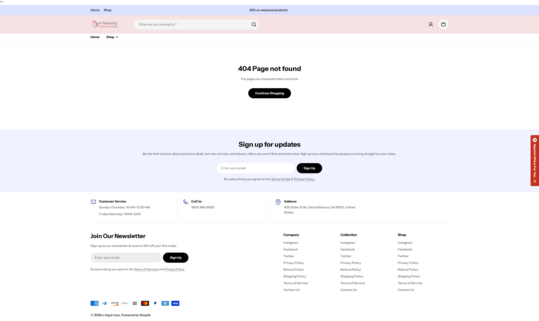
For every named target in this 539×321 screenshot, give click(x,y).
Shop (107, 10)
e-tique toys (111, 315)
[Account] (430, 24)
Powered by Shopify (136, 315)
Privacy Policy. (304, 179)
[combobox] (196, 24)
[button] (535, 160)
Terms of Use (280, 179)
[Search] (253, 24)
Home (95, 10)
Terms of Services (146, 269)
